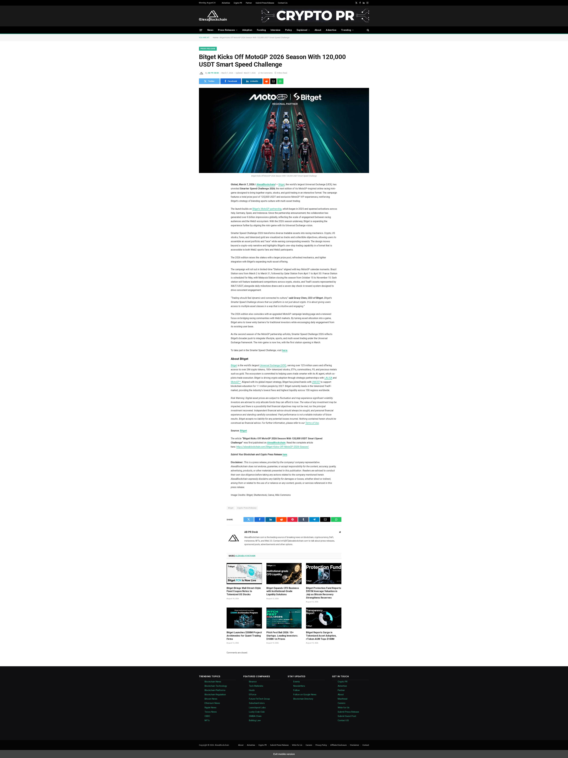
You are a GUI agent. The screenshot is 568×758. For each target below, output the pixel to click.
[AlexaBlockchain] (213, 16)
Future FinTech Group (259, 698)
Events (296, 681)
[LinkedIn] (203, 207)
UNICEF (316, 382)
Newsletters (299, 686)
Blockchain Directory (303, 698)
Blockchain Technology (216, 686)
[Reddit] (203, 222)
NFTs (207, 720)
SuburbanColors (257, 703)
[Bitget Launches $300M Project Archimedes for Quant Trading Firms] (244, 618)
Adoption (247, 30)
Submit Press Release (265, 3)
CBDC (207, 716)
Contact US (343, 720)
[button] (201, 30)
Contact (365, 745)
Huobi (252, 690)
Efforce (252, 694)
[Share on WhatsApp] (280, 81)
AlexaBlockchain (265, 184)
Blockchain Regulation (215, 694)
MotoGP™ (236, 382)
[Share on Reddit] (266, 81)
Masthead (342, 698)
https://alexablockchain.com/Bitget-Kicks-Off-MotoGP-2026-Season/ (272, 446)
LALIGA (328, 377)
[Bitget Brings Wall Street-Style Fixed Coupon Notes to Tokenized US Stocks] (244, 573)
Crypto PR (238, 3)
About (318, 30)
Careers (341, 703)
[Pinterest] (203, 215)
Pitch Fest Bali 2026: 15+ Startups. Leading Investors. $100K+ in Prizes (282, 635)
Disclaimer (354, 745)
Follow (296, 690)
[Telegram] (203, 230)
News (210, 30)
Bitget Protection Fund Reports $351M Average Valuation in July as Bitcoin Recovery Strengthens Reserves (323, 593)
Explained (302, 30)
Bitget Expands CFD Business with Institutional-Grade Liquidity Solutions (282, 591)
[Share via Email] (273, 81)
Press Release (207, 49)
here (285, 454)
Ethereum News (212, 703)
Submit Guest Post (347, 716)
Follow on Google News (304, 694)
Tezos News (211, 712)
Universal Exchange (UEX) (273, 365)
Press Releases (226, 30)
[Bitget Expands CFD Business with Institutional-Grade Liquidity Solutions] (284, 573)
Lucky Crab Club (257, 712)
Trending (346, 30)
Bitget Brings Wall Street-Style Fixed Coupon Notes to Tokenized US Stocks (244, 591)
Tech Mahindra (256, 686)
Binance (253, 681)
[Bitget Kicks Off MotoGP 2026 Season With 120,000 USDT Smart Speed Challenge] (284, 130)
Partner (249, 3)
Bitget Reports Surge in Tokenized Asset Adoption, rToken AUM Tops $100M (321, 635)
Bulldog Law (255, 720)
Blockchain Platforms (215, 690)
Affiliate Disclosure (338, 745)
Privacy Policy (321, 745)
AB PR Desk (213, 73)
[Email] (203, 237)
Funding (261, 30)
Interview (275, 30)
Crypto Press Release (246, 508)
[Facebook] (203, 200)
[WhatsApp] (203, 245)
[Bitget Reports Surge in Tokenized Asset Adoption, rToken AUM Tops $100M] (323, 618)
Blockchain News (213, 681)
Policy (288, 30)
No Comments (267, 73)
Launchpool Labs (257, 707)
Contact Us (282, 3)
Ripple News (210, 707)
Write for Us (343, 707)
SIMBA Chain (255, 716)
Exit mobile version (284, 754)
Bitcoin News (211, 698)
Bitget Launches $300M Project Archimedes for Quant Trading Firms (244, 635)
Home (215, 37)
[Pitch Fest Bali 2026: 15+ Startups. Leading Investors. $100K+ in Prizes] (284, 618)
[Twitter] (203, 192)
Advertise (226, 3)
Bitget (281, 184)
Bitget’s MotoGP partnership (267, 208)
